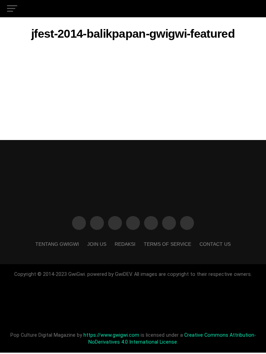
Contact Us (215, 244)
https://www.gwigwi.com (111, 335)
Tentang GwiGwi (57, 244)
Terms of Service (167, 244)
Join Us (96, 244)
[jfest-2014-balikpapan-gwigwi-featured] (133, 100)
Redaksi (125, 244)
